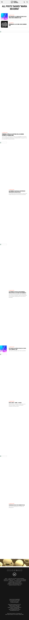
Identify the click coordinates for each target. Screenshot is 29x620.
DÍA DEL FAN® (11, 581)
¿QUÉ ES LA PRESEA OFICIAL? (9, 579)
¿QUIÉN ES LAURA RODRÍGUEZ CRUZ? (14, 583)
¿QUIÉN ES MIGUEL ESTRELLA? (15, 585)
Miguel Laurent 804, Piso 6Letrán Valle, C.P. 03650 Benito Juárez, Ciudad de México (14, 606)
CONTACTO (6, 580)
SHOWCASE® (18, 581)
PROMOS (11, 580)
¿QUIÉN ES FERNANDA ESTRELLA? (15, 582)
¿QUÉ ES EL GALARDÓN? (21, 579)
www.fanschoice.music (14, 610)
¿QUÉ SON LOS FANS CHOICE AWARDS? (16, 578)
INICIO (6, 578)
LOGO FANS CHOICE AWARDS (20, 580)
